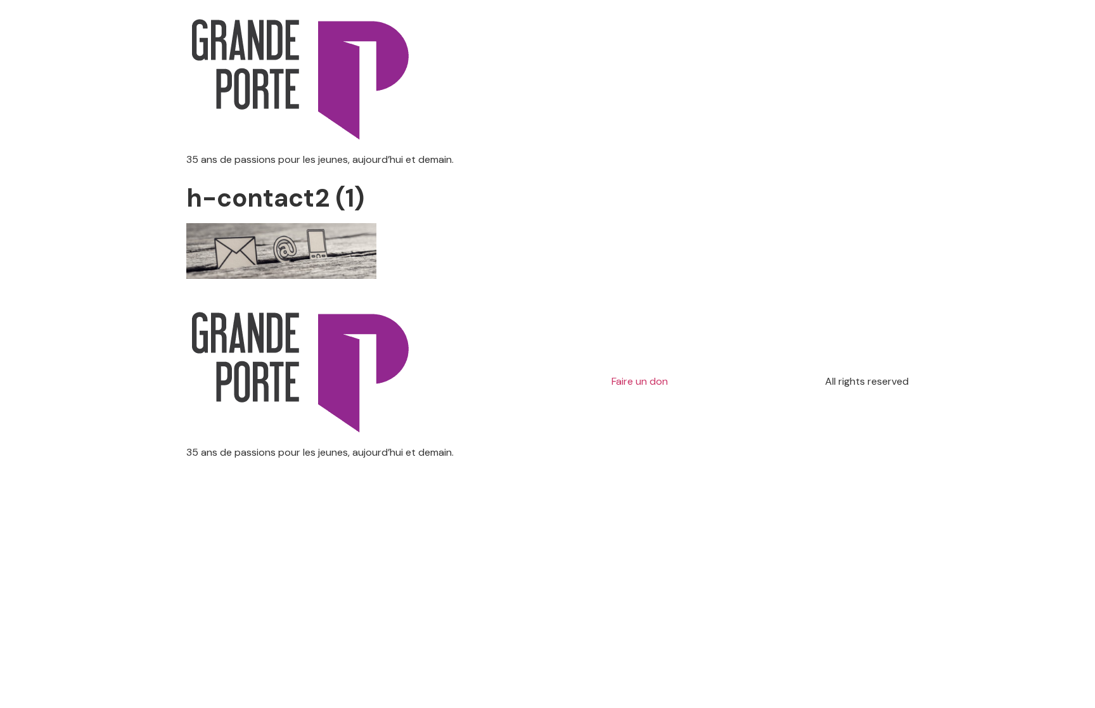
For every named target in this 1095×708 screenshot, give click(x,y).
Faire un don (640, 381)
